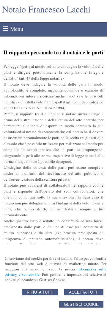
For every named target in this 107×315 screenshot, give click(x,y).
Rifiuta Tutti (40, 292)
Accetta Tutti (84, 292)
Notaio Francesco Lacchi (46, 9)
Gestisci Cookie (81, 304)
